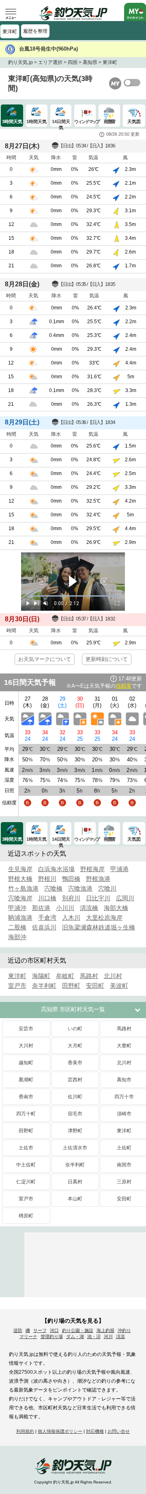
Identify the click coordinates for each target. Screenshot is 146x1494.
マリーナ (28, 1336)
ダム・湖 (75, 1336)
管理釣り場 (52, 1336)
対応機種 (95, 1431)
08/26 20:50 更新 (123, 134)
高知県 (90, 62)
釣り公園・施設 (77, 1330)
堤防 (17, 1330)
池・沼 (94, 1336)
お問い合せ (118, 1431)
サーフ (40, 1330)
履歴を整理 (35, 31)
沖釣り (124, 1330)
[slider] (73, 596)
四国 (72, 62)
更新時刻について (107, 659)
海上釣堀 (105, 1330)
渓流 (120, 1336)
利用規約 (25, 1431)
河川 (108, 1336)
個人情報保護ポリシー (60, 1431)
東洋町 (9, 31)
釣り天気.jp (20, 62)
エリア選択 (50, 62)
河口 (54, 1330)
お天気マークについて (44, 659)
